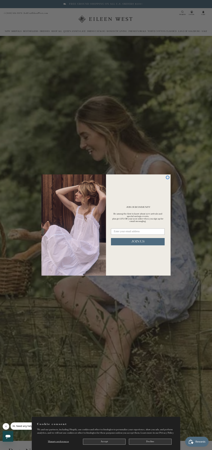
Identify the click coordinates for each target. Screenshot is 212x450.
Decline (150, 441)
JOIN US (138, 242)
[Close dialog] (167, 177)
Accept (104, 441)
